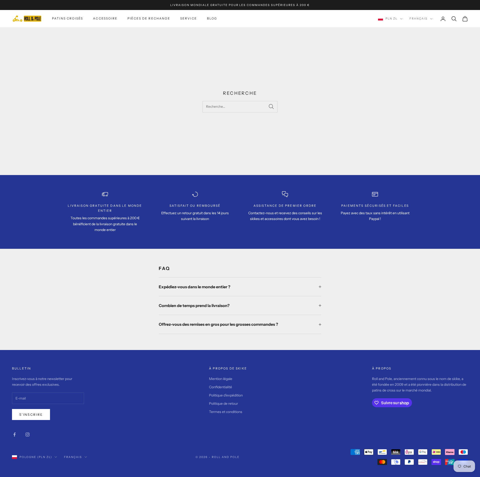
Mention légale (220, 378)
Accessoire (105, 18)
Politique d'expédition (226, 395)
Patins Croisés (67, 18)
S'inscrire (31, 414)
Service (188, 18)
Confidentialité (220, 387)
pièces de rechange (149, 18)
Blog (212, 18)
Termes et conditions (225, 412)
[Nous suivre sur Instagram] (27, 434)
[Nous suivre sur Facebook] (14, 434)
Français (419, 18)
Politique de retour (223, 403)
